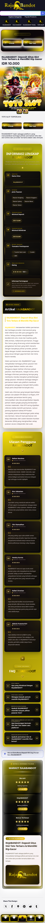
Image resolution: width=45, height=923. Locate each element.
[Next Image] (43, 89)
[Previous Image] (1, 89)
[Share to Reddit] (30, 906)
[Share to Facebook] (12, 906)
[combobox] (20, 13)
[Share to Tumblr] (36, 906)
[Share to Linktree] (18, 906)
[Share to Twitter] (6, 906)
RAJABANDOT (10, 327)
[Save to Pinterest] (24, 906)
